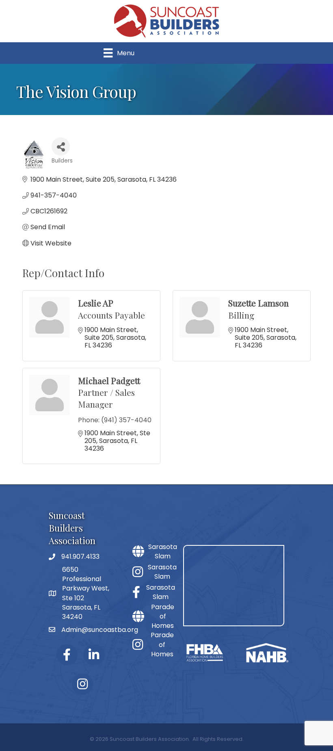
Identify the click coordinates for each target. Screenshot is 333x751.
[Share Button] (61, 146)
